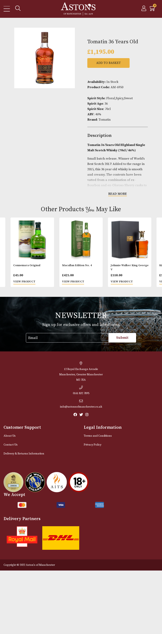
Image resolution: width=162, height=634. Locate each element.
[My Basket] (153, 9)
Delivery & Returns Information (24, 453)
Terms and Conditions (98, 436)
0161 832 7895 (81, 393)
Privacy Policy (92, 445)
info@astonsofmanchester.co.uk (81, 407)
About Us (10, 436)
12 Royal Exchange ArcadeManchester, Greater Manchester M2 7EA (81, 374)
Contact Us (11, 445)
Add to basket (108, 63)
